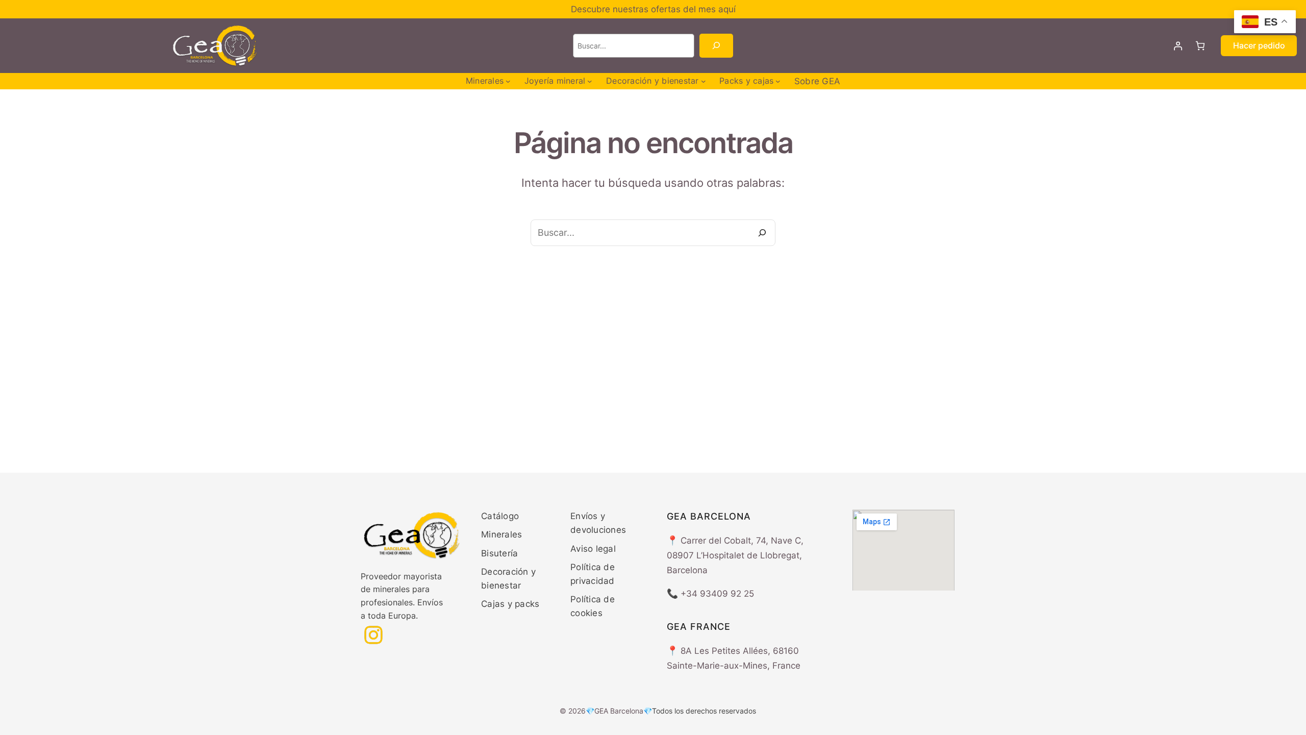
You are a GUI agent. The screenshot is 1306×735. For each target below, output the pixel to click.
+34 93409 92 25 (717, 594)
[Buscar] (716, 46)
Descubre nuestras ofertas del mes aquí (653, 9)
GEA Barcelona (618, 710)
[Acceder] (1178, 46)
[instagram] (373, 635)
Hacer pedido (1259, 45)
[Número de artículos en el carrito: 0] (1200, 45)
